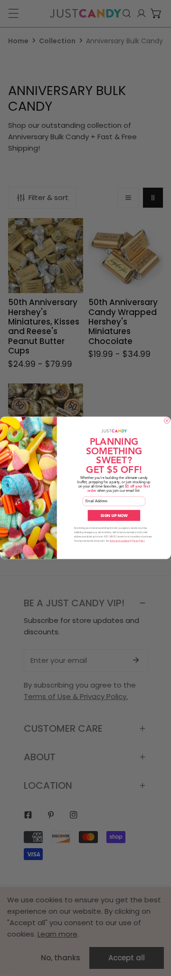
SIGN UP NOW (114, 515)
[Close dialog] (167, 421)
